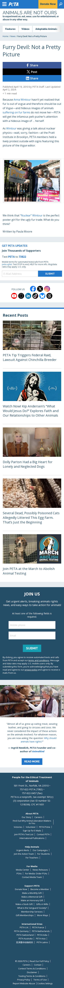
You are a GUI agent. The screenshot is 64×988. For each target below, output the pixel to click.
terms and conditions (38, 660)
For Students (43, 854)
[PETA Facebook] (33, 289)
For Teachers (32, 857)
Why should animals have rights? (39, 740)
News (12, 36)
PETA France (38, 927)
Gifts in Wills (42, 904)
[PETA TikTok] (35, 296)
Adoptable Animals (46, 29)
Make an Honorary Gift (32, 900)
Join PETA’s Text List (23, 834)
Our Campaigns (40, 850)
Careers (38, 817)
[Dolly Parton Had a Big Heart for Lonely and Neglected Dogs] (32, 451)
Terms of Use (40, 979)
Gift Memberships (25, 915)
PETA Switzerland (25, 935)
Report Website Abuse (24, 983)
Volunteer (31, 827)
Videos (25, 29)
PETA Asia (40, 938)
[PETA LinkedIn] (28, 296)
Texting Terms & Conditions (31, 976)
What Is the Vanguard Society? (32, 908)
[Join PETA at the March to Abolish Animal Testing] (32, 558)
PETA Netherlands (41, 931)
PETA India (42, 935)
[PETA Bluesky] (42, 296)
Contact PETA (43, 834)
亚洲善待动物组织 (24, 942)
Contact (37, 965)
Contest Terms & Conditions (32, 968)
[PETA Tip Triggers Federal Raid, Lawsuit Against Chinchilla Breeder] (32, 344)
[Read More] (32, 726)
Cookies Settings (45, 983)
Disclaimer (32, 972)
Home (5, 36)
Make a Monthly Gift (32, 893)
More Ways (42, 915)
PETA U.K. (24, 927)
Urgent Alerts (22, 850)
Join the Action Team (24, 854)
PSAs (19, 873)
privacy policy (31, 669)
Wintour (11, 128)
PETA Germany (21, 931)
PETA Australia (25, 938)
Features (10, 29)
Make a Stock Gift (24, 904)
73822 (22, 257)
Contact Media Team (32, 877)
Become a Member (40, 889)
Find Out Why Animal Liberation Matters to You (32, 822)
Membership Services (32, 912)
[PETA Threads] (49, 296)
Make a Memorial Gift (31, 897)
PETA (11, 257)
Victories (18, 827)
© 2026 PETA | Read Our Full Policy (32, 961)
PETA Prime (44, 827)
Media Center (22, 870)
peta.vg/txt (7, 264)
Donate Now (21, 889)
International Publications (32, 838)
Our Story (26, 817)
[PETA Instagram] (47, 289)
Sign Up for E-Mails (32, 830)
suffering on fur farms (16, 112)
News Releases (40, 870)
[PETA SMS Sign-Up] (21, 296)
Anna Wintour (22, 99)
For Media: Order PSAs (36, 873)
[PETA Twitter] (40, 289)
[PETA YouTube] (14, 296)
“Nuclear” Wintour (31, 215)
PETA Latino (42, 942)
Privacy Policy (23, 979)
